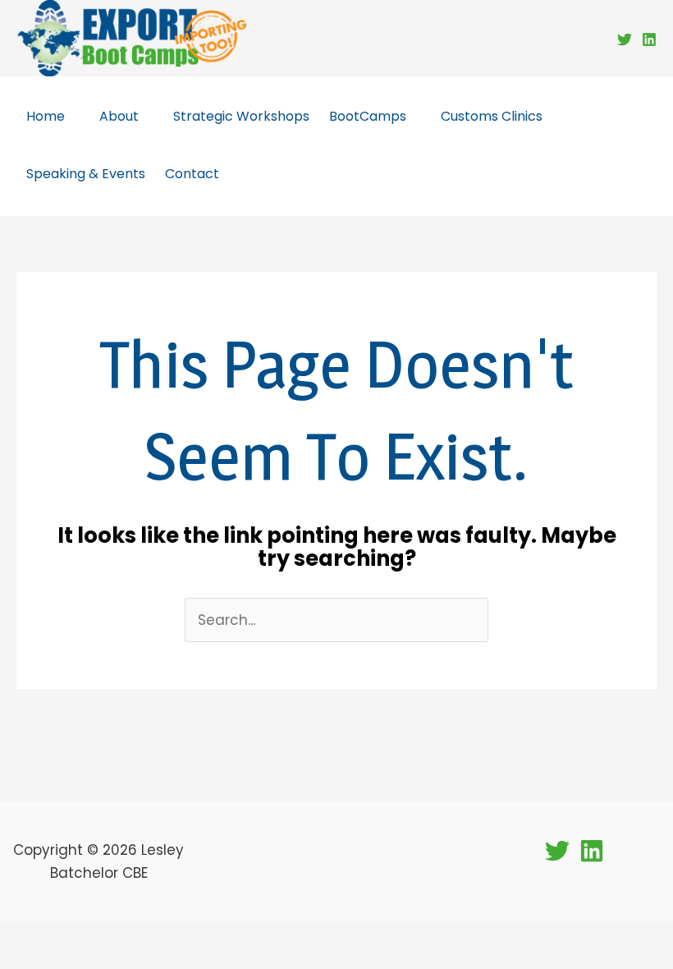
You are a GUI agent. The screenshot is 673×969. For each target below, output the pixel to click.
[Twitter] (624, 39)
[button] (72, 116)
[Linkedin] (649, 39)
